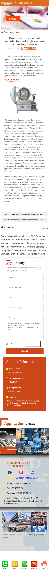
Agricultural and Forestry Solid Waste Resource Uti (24, 243)
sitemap (32, 535)
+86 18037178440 (13, 382)
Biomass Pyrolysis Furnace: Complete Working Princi (24, 254)
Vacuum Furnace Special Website (11, 536)
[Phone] (5, 563)
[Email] (15, 563)
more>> (44, 228)
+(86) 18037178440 (17, 488)
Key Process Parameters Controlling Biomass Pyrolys (24, 247)
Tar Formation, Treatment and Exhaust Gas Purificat (24, 240)
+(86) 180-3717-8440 (23, 493)
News (18, 32)
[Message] (34, 563)
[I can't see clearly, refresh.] (16, 344)
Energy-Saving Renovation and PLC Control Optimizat (24, 236)
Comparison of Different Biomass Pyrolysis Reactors (24, 250)
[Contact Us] (44, 563)
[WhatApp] (24, 563)
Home (12, 32)
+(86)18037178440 (14, 391)
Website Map (40, 536)
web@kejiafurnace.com (15, 372)
